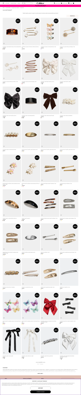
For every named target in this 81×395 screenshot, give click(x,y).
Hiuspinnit (22, 7)
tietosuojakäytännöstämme (7, 385)
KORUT (19, 3)
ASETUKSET (40, 388)
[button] (64, 3)
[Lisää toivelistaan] (4, 43)
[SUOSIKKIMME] (72, 16)
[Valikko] (3, 3)
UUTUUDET (7, 3)
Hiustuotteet (8, 7)
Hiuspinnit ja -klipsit (15, 7)
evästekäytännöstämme (17, 385)
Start (3, 7)
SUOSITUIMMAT (13, 3)
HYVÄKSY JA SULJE (40, 391)
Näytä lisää (40, 373)
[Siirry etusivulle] (40, 3)
